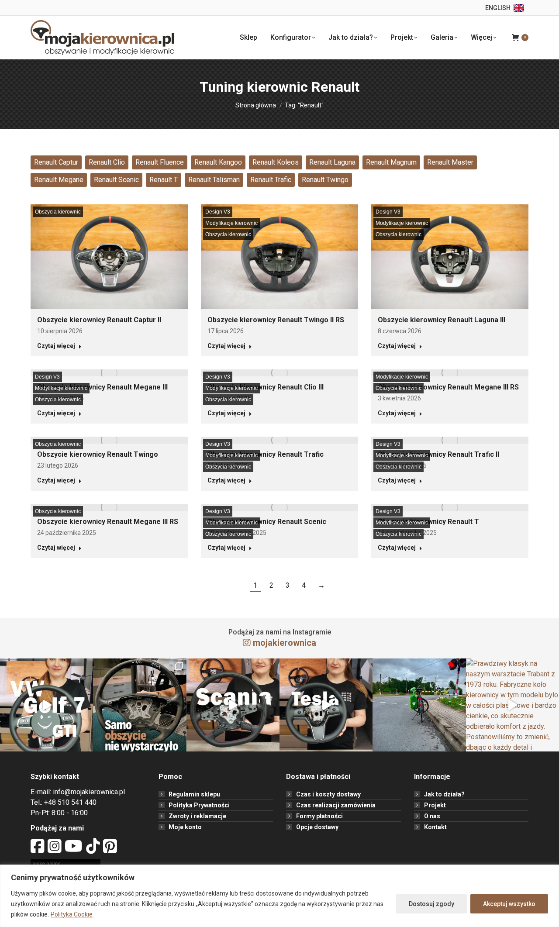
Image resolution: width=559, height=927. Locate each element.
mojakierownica (284, 643)
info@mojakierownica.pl (89, 792)
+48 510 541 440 (70, 802)
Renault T (163, 180)
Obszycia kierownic (58, 212)
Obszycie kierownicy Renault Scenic (266, 521)
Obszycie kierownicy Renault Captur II (99, 320)
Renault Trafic (270, 180)
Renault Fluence (159, 162)
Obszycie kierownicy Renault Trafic (265, 454)
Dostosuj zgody (431, 903)
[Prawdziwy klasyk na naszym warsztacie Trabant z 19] (512, 704)
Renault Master (450, 162)
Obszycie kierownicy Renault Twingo (97, 454)
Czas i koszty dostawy (328, 794)
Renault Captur (56, 162)
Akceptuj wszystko (509, 903)
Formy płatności (319, 816)
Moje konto (185, 827)
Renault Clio (107, 162)
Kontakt (435, 827)
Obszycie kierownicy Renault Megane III (102, 387)
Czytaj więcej (56, 345)
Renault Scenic (116, 180)
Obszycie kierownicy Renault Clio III (265, 387)
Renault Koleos (275, 162)
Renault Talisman (214, 180)
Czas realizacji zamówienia (336, 805)
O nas (432, 816)
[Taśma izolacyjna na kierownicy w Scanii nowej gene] (233, 704)
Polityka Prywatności (199, 805)
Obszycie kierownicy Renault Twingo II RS (275, 320)
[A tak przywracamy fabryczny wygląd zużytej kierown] (139, 704)
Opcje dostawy (317, 827)
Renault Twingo (325, 180)
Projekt (435, 805)
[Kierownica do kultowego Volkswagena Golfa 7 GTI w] (46, 704)
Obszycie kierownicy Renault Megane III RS (448, 387)
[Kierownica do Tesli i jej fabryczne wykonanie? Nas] (326, 704)
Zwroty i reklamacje (197, 816)
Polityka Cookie (72, 914)
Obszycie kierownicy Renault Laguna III (441, 320)
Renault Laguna (332, 162)
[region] (279, 896)
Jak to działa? (444, 794)
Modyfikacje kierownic (231, 223)
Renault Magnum (391, 162)
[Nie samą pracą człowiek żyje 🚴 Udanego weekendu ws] (419, 704)
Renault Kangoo (218, 162)
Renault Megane (58, 180)
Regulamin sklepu (194, 794)
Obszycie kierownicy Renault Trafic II (438, 454)
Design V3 (217, 212)
